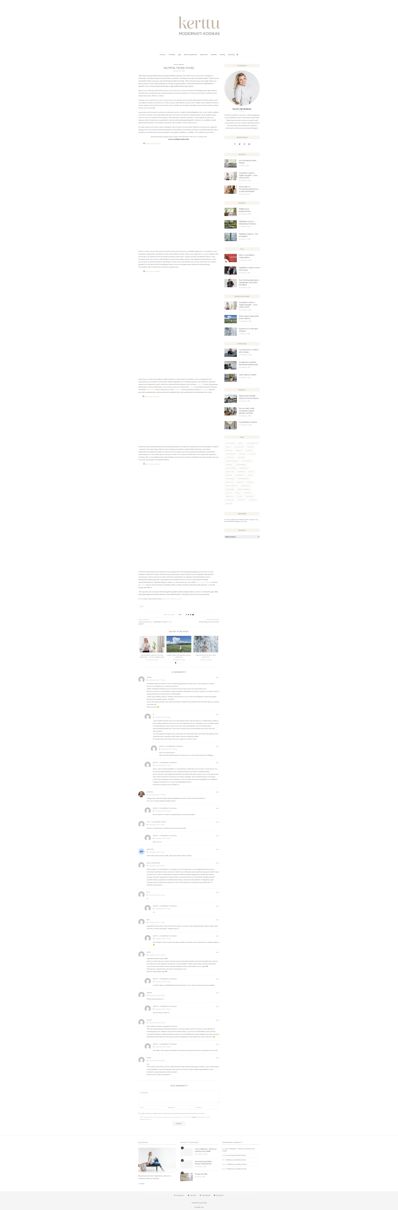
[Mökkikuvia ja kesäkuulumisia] (230, 212)
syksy (228, 493)
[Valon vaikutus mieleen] (230, 378)
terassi (247, 493)
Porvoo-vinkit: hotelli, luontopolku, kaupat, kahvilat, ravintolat (246, 410)
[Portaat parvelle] (186, 1177)
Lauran (202, 582)
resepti (240, 482)
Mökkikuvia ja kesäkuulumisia (244, 210)
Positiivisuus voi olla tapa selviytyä (248, 330)
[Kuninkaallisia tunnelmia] (230, 425)
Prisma (191, 387)
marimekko (244, 468)
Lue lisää (141, 1184)
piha (250, 475)
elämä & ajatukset (190, 54)
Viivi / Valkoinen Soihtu (156, 822)
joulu (242, 454)
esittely (222, 54)
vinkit (229, 503)
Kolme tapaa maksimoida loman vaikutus (249, 317)
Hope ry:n (200, 384)
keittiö (241, 457)
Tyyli (239, 496)
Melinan (208, 582)
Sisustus (230, 489)
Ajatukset (230, 443)
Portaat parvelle (201, 1174)
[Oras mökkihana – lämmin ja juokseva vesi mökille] (186, 1152)
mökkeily (172, 54)
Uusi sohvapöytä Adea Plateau (247, 161)
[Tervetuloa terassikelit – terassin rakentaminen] (186, 1164)
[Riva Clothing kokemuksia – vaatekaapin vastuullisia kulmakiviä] (230, 283)
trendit (229, 496)
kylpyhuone (246, 461)
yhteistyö (231, 54)
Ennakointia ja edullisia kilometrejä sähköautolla (248, 363)
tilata (194, 1117)
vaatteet (241, 500)
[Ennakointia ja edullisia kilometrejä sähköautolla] (230, 365)
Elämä (141, 606)
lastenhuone (241, 464)
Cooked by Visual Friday (199, 1202)
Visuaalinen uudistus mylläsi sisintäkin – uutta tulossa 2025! (248, 175)
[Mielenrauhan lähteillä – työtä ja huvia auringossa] (230, 399)
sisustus (162, 54)
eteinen (239, 450)
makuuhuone (231, 468)
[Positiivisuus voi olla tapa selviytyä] (205, 644)
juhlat (252, 454)
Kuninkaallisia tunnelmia (248, 422)
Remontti (229, 482)
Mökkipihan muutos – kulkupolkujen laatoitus (247, 222)
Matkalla (230, 471)
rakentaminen (243, 478)
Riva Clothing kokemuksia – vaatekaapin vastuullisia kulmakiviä (249, 282)
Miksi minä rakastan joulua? (172, 599)
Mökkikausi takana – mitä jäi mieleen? (248, 235)
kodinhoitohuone (232, 461)
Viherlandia (151, 389)
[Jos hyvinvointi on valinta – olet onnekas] (230, 353)
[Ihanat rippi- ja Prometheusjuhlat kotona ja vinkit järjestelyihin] (230, 189)
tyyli (179, 54)
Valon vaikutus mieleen (247, 375)
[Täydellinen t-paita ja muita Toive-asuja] (230, 270)
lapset (229, 464)
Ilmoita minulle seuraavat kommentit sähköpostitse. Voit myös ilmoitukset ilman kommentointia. (175, 1118)
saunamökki (245, 486)
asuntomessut (252, 443)
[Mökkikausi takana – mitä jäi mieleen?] (230, 237)
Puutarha (230, 478)
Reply (217, 677)
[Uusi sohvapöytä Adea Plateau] (230, 163)
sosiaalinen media (243, 489)
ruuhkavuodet (231, 486)
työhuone (249, 496)
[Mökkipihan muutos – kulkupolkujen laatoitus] (230, 224)
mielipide (241, 471)
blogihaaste (239, 447)
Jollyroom (178, 389)
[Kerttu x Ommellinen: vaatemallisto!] (230, 258)
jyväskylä (230, 457)
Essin (197, 582)
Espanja (229, 450)
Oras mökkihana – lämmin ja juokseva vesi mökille (205, 1150)
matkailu (214, 54)
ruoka (250, 482)
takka (238, 493)
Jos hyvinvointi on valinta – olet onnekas (249, 351)
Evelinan (143, 585)
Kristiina (150, 849)
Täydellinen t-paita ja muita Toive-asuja (249, 269)
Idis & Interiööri (153, 863)
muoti (251, 471)
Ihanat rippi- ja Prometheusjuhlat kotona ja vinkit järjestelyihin (248, 189)
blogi (228, 447)
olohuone (239, 475)
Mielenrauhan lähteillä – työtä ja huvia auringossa (248, 397)
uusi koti (230, 500)
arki (240, 443)
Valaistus (252, 500)
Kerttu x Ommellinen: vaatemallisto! (247, 256)
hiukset (249, 450)
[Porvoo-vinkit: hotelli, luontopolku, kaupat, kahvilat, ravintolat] (230, 411)
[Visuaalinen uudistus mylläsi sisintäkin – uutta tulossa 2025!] (152, 644)
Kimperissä (205, 389)
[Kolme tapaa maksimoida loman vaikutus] (178, 644)
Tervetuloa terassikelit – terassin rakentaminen (204, 1162)
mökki (229, 475)
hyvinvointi (204, 54)
